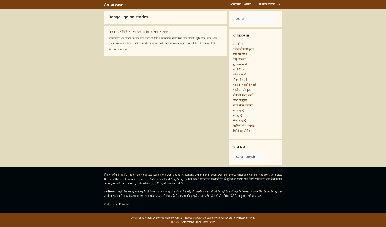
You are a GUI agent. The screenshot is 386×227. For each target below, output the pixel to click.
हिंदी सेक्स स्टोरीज (241, 131)
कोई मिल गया (239, 59)
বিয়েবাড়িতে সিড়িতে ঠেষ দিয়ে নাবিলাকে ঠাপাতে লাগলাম (140, 32)
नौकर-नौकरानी (240, 80)
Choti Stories (120, 49)
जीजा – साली (239, 74)
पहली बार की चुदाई (242, 90)
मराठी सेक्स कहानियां (243, 105)
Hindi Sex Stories (151, 175)
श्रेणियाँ (247, 4)
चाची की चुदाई (240, 69)
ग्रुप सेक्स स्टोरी (240, 64)
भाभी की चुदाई (240, 100)
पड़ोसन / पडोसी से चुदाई (244, 85)
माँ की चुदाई (238, 110)
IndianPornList (120, 204)
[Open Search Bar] (279, 4)
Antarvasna (115, 4)
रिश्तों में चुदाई (239, 120)
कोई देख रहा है (240, 54)
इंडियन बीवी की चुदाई (243, 49)
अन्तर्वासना (235, 4)
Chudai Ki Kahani (183, 175)
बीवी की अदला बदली (243, 95)
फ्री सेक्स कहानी (267, 4)
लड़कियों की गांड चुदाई (243, 126)
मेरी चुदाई (237, 115)
